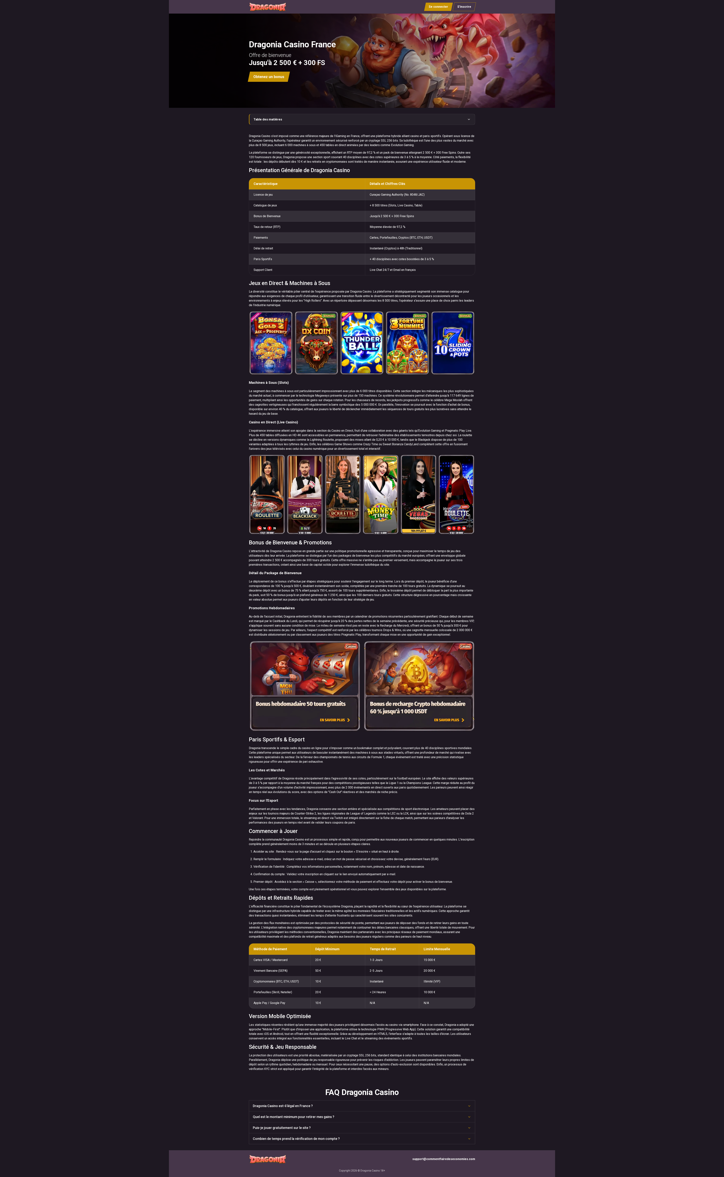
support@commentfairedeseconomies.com (443, 1159)
